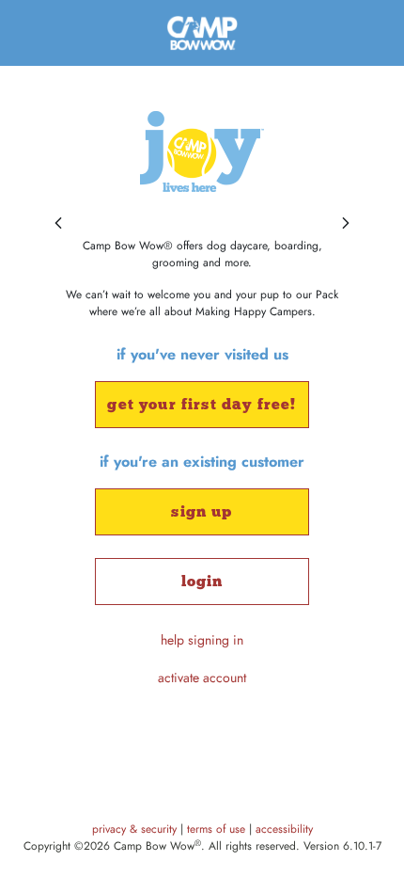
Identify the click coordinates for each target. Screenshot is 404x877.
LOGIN (202, 581)
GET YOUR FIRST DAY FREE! (201, 404)
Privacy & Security (136, 829)
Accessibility (284, 829)
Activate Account (202, 677)
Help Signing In (202, 639)
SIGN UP (201, 511)
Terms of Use (218, 829)
